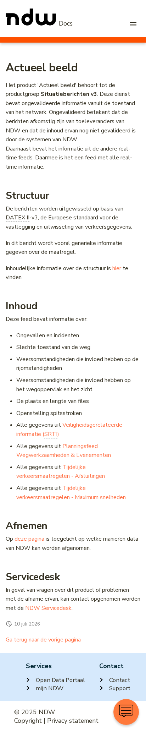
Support (119, 688)
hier (116, 268)
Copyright (28, 720)
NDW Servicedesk (48, 608)
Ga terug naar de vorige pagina (43, 640)
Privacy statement (73, 720)
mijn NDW (49, 688)
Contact (119, 680)
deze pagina (29, 539)
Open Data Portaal (60, 680)
